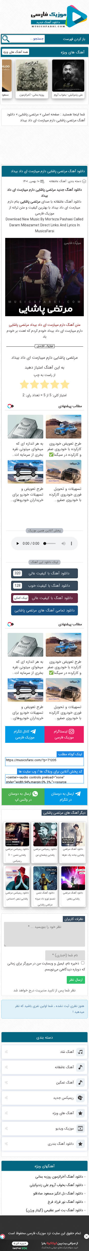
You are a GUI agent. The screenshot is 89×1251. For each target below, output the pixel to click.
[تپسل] (2, 1236)
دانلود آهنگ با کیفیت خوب (42, 586)
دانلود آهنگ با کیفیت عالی (42, 573)
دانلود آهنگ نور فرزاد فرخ (65, 1202)
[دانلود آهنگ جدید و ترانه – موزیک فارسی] (58, 28)
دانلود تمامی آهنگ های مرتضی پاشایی (44, 610)
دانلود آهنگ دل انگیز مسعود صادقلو (58, 1193)
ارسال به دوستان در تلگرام (62, 796)
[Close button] (86, 1236)
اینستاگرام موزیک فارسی (64, 734)
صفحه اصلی (50, 114)
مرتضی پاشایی (29, 114)
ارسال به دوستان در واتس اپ (20, 796)
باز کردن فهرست (74, 39)
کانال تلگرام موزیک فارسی (24, 734)
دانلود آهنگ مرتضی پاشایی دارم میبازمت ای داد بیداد (48, 171)
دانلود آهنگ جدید (69, 189)
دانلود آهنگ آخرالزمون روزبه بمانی (59, 1176)
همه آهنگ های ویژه (15, 52)
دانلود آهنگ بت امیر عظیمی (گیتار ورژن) (54, 1210)
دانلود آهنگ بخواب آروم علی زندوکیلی (56, 1185)
